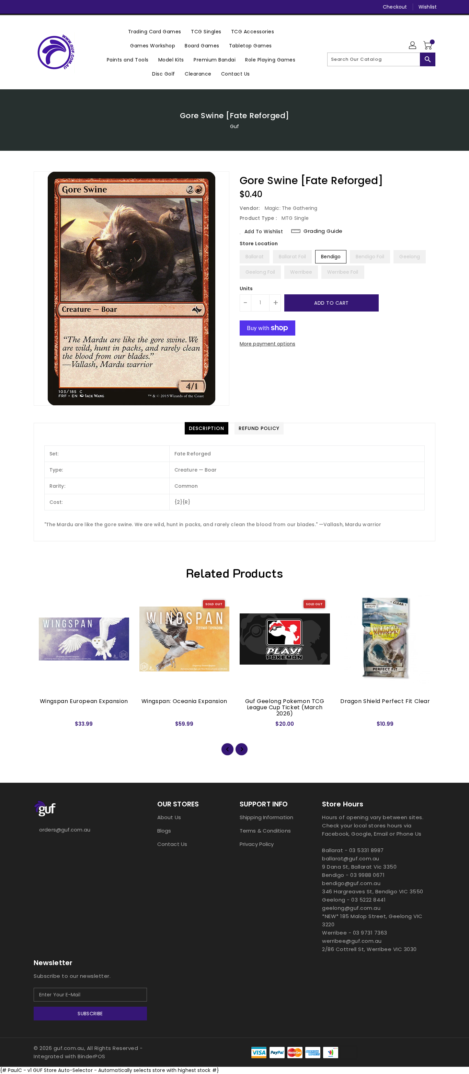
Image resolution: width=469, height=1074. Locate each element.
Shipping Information (266, 817)
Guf (234, 126)
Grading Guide (323, 231)
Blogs (164, 830)
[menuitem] (154, 31)
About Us (169, 817)
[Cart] (428, 46)
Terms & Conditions (265, 830)
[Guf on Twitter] (37, 7)
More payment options (267, 343)
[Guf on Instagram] (50, 7)
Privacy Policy (257, 844)
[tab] (206, 428)
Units (246, 288)
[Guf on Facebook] (24, 7)
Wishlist (428, 6)
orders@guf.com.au (64, 829)
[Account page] (413, 46)
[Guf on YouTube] (63, 7)
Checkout (395, 6)
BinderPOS (91, 1056)
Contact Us (172, 844)
